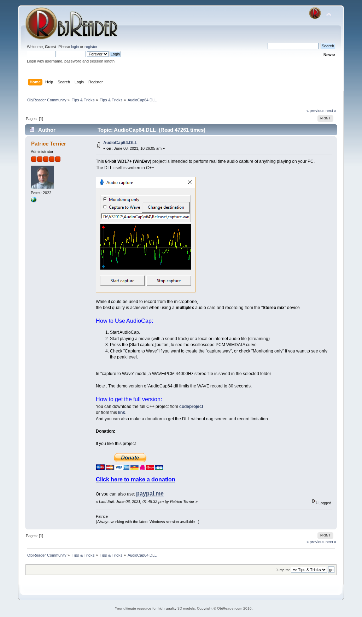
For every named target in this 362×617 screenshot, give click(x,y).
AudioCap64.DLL (120, 142)
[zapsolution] (33, 201)
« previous (315, 110)
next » (331, 110)
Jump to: (283, 570)
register (90, 47)
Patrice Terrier (48, 144)
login (75, 47)
